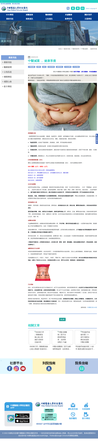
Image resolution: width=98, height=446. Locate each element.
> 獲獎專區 (7, 77)
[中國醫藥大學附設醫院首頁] (14, 9)
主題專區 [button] (88, 19)
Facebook (9, 368)
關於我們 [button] (88, 15)
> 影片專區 (7, 86)
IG (16, 368)
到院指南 (49, 368)
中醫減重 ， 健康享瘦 (89, 49)
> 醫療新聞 (7, 67)
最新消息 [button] (9, 19)
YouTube (23, 368)
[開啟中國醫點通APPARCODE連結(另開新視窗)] (11, 418)
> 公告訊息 (7, 72)
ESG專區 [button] (9, 15)
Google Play (22, 416)
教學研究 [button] (68, 19)
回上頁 (62, 319)
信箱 (81, 368)
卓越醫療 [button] (68, 15)
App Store (22, 421)
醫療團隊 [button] (49, 15)
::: (1, 1)
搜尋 (68, 8)
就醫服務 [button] (29, 15)
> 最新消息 (7, 62)
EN (82, 8)
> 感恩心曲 (7, 82)
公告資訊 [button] (49, 19)
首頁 (60, 49)
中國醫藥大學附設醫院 (49, 404)
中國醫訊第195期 (92, 307)
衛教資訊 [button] (29, 19)
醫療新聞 (76, 49)
